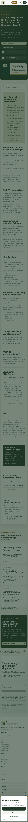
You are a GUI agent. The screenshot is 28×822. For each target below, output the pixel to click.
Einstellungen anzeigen (14, 816)
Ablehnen (14, 812)
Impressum (17, 819)
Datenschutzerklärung (11, 819)
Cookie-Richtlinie (4, 819)
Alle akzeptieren (14, 808)
